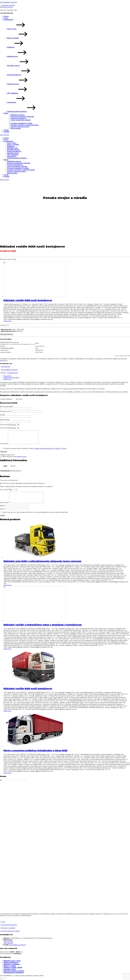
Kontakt (6, 132)
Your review (4, 502)
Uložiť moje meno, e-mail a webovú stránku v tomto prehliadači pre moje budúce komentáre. (35, 512)
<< (1, 456)
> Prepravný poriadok (7, 928)
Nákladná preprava (17, 115)
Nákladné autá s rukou (12, 961)
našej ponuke (21, 456)
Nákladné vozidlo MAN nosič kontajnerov (28, 300)
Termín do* (4, 428)
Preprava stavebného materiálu (22, 116)
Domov (6, 16)
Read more (7, 321)
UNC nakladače (12, 93)
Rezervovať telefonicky (7, 334)
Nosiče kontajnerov (14, 75)
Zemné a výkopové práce (20, 127)
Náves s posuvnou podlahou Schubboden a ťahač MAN (35, 750)
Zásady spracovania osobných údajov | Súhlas (50, 448)
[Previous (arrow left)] (0, 979)
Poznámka (4, 443)
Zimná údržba (16, 128)
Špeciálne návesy (13, 65)
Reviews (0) (8, 379)
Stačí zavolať (4, 135)
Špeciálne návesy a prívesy (14, 971)
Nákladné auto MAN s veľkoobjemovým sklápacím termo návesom (42, 561)
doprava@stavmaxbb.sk (8, 2)
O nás (6, 18)
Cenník (6, 130)
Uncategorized (12, 373)
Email (2, 509)
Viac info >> (4, 360)
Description (8, 376)
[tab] (67, 376)
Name (2, 505)
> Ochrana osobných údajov (10, 931)
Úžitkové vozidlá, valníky (13, 967)
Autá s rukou (11, 29)
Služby (6, 113)
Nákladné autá (12, 56)
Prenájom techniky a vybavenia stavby (24, 125)
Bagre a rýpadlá (10, 966)
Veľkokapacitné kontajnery (17, 111)
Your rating (4, 489)
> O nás (2, 922)
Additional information (11, 377)
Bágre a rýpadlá (13, 38)
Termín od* (4, 424)
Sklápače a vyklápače (12, 964)
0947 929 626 (8, 943)
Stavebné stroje (13, 84)
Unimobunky (11, 102)
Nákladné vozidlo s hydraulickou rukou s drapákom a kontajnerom (43, 624)
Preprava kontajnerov (18, 118)
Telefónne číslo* (6, 411)
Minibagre (10, 47)
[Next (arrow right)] (2, 979)
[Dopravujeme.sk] (8, 5)
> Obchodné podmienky (8, 925)
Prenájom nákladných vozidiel (21, 123)
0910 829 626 (5, 366)
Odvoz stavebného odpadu (21, 120)
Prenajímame (8, 20)
